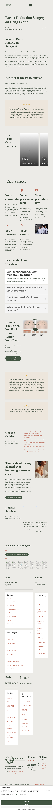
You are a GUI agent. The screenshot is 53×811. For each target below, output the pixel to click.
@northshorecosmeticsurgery (17, 554)
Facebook (43, 765)
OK (35, 329)
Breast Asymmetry (40, 520)
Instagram (43, 763)
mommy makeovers (14, 771)
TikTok (43, 769)
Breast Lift (25, 520)
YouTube (43, 767)
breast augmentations (16, 773)
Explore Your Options (14, 497)
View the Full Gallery (13, 358)
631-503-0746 (31, 760)
